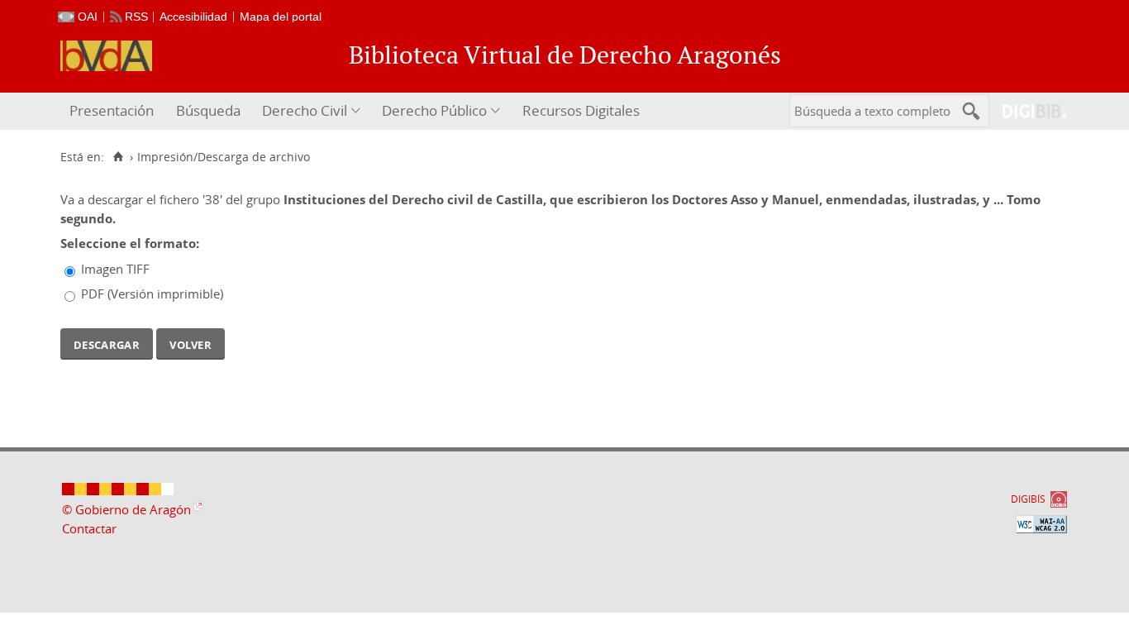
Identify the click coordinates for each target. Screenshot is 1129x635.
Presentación (111, 110)
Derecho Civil (304, 110)
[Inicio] (118, 157)
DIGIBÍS (1028, 499)
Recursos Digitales (581, 110)
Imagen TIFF (115, 268)
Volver (190, 343)
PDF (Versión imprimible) (152, 293)
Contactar (89, 528)
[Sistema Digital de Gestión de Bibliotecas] (1027, 111)
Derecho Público (434, 110)
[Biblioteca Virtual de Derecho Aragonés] (106, 56)
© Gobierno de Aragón (126, 509)
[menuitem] (113, 111)
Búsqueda (208, 110)
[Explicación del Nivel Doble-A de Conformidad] (1041, 524)
